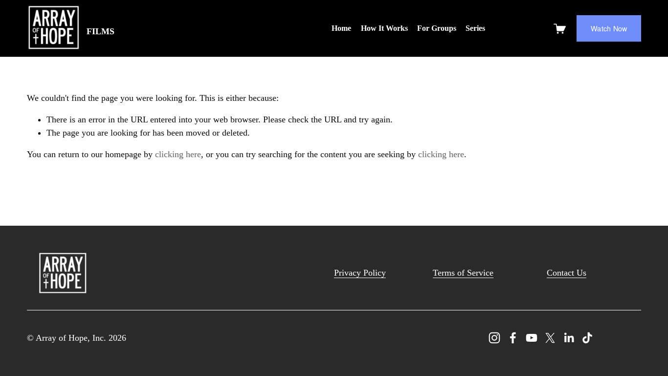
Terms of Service (463, 273)
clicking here (178, 154)
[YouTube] (531, 338)
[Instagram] (494, 338)
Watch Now (609, 28)
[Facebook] (513, 338)
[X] (550, 338)
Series (475, 28)
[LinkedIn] (569, 338)
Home (341, 28)
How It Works (384, 28)
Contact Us (566, 273)
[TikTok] (587, 338)
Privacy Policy (360, 273)
